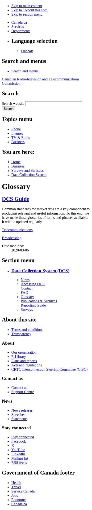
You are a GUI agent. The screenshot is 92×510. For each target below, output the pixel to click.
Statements (19, 419)
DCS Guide (15, 199)
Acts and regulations (26, 365)
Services (17, 27)
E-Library (18, 357)
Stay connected (22, 437)
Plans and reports (24, 361)
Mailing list (19, 458)
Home (16, 162)
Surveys (27, 310)
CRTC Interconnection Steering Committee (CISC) (49, 369)
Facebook (18, 441)
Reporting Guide (33, 305)
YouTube (18, 450)
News (25, 280)
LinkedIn (18, 454)
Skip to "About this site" (29, 10)
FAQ (24, 292)
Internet (17, 133)
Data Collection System (28, 175)
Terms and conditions (27, 330)
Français (27, 51)
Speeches (18, 415)
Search (8, 108)
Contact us (19, 388)
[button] (24, 71)
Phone (16, 129)
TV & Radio (20, 138)
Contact (26, 288)
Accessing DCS (33, 284)
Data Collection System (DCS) (40, 270)
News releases (22, 410)
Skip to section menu (26, 14)
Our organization (24, 352)
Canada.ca (19, 22)
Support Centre (22, 392)
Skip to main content (26, 6)
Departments (20, 31)
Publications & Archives (39, 301)
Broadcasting (11, 238)
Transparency (21, 334)
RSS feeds (19, 463)
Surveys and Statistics (27, 170)
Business (18, 142)
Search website (13, 103)
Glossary (27, 297)
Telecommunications (17, 230)
